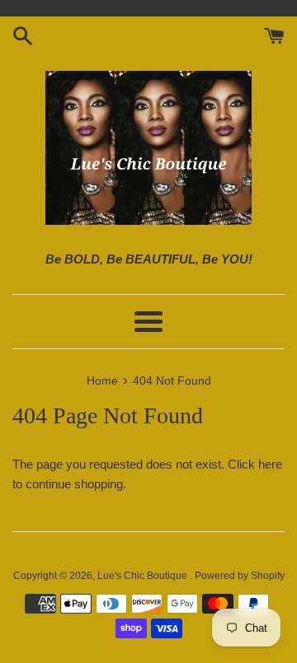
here (270, 464)
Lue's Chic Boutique (143, 575)
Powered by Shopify (240, 575)
